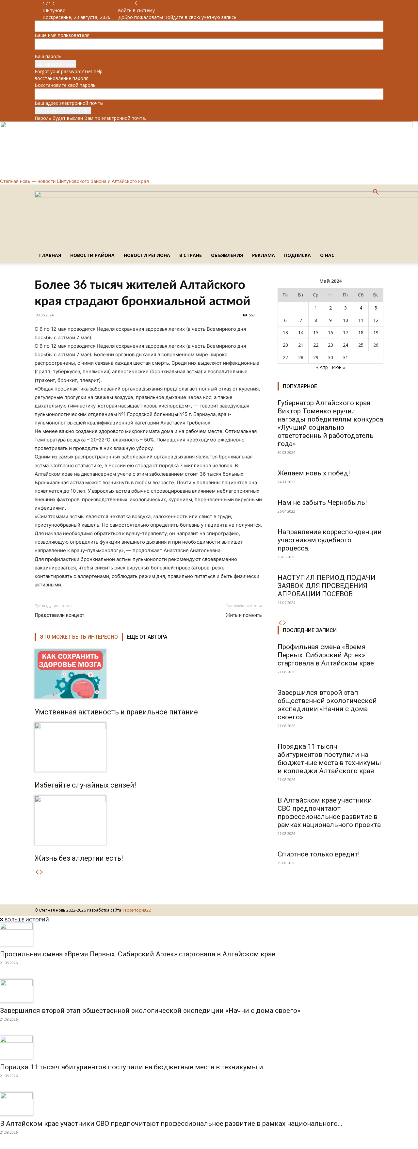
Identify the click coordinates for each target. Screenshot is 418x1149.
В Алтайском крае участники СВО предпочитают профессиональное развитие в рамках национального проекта (329, 812)
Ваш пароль (48, 56)
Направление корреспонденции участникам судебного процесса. (330, 540)
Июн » (338, 367)
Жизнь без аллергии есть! (79, 858)
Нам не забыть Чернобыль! (322, 502)
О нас (327, 255)
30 (330, 357)
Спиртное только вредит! (319, 854)
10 (345, 320)
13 (285, 332)
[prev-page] (37, 872)
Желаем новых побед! (314, 473)
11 (360, 320)
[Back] (136, 3)
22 (315, 345)
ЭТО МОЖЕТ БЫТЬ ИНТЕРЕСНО (79, 637)
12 (375, 320)
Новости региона (147, 255)
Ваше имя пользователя (62, 35)
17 (345, 332)
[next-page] (41, 872)
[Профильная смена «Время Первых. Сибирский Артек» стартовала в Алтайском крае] (209, 934)
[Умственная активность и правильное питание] (148, 673)
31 (345, 357)
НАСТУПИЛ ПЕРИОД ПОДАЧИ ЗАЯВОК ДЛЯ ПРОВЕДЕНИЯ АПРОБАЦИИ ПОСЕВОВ (327, 586)
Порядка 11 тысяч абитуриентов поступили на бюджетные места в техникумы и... (134, 1067)
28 (300, 357)
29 (315, 357)
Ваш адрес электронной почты (69, 103)
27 (285, 357)
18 (360, 332)
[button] (375, 193)
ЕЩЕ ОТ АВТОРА (147, 637)
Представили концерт (59, 615)
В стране (190, 255)
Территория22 (136, 910)
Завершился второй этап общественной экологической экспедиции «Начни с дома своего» (327, 705)
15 (315, 332)
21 (300, 345)
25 (360, 345)
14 (300, 332)
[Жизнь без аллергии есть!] (148, 820)
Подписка (297, 255)
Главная (50, 255)
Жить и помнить (244, 615)
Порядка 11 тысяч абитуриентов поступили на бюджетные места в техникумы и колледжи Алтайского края (329, 758)
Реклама (263, 255)
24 (345, 345)
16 (330, 332)
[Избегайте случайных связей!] (148, 747)
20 (285, 345)
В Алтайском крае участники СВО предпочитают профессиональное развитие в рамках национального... (171, 1123)
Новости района (92, 255)
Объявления (227, 255)
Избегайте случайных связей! (85, 785)
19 (375, 332)
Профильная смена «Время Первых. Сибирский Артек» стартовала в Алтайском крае (326, 655)
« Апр (322, 367)
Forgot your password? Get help (69, 71)
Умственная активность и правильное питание (116, 712)
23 (330, 345)
